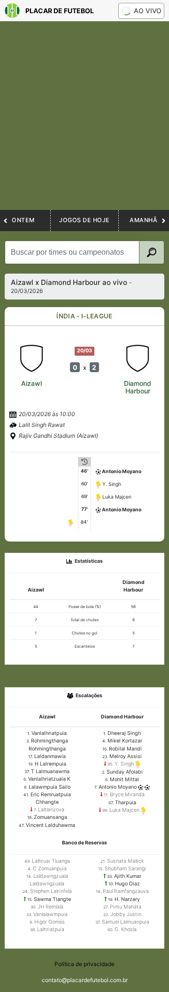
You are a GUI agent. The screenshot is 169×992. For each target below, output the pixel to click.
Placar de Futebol (59, 11)
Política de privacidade (84, 963)
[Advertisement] (84, 120)
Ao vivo (147, 11)
